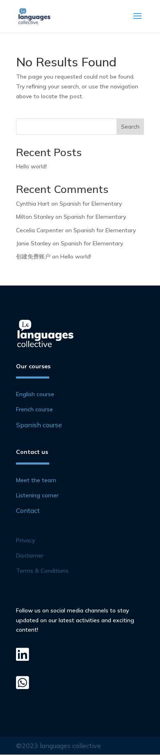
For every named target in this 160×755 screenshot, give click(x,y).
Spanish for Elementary (90, 203)
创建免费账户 (33, 256)
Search (130, 126)
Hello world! (31, 166)
